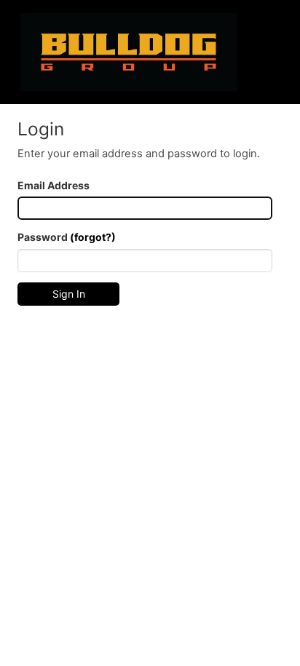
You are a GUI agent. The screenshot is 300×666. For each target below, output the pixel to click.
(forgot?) (93, 237)
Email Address (53, 185)
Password (66, 237)
